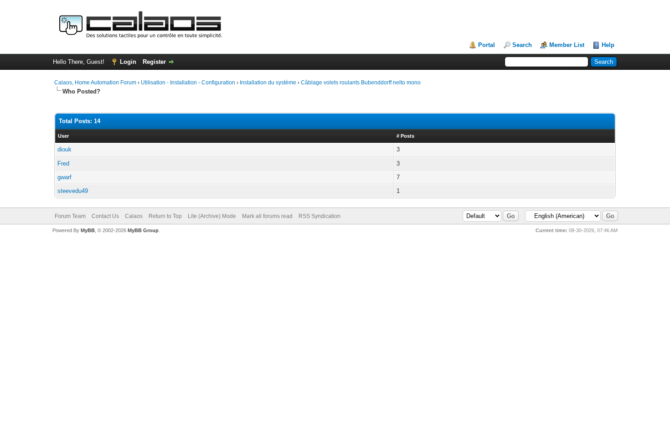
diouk (64, 149)
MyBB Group (143, 230)
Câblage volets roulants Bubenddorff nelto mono (361, 82)
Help (608, 45)
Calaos (134, 216)
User (63, 136)
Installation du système (268, 82)
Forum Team (70, 216)
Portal (486, 45)
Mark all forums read (267, 216)
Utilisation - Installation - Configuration (188, 82)
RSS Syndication (319, 216)
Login (128, 61)
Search (522, 45)
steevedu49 (72, 190)
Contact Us (105, 216)
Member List (566, 45)
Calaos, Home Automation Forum (95, 82)
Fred (63, 163)
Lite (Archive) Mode (212, 216)
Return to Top (165, 216)
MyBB (88, 230)
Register (154, 61)
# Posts (405, 136)
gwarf (64, 177)
